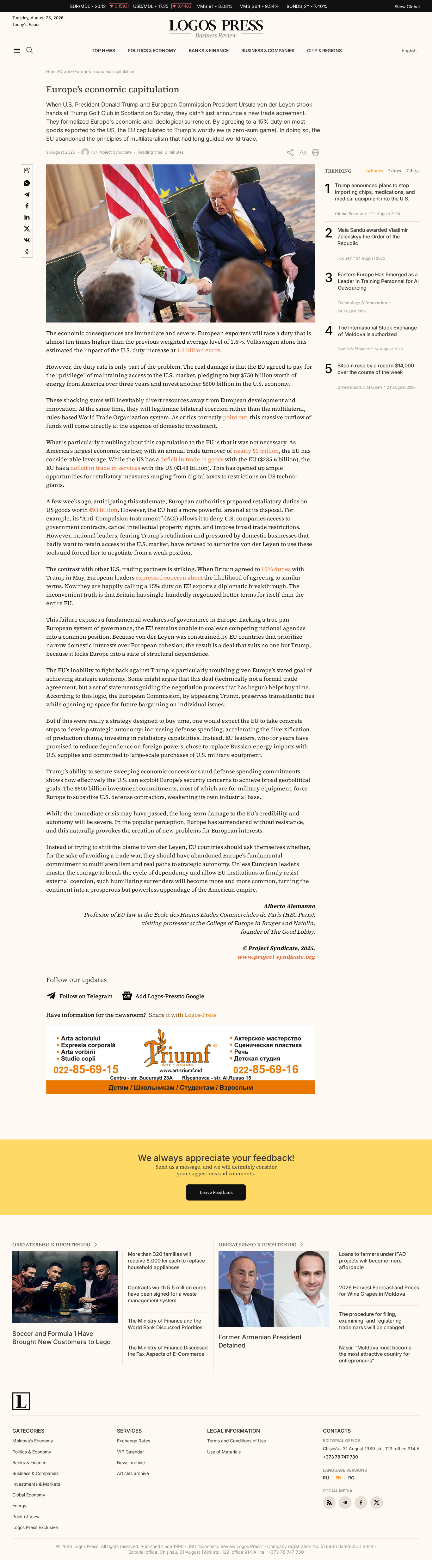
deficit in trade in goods (192, 459)
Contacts (337, 1431)
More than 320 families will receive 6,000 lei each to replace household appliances (166, 1260)
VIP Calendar (130, 1451)
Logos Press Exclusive (35, 1527)
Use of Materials (224, 1451)
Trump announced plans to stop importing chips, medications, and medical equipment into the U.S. (375, 192)
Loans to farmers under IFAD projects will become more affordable (372, 1260)
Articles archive (133, 1473)
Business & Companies (267, 50)
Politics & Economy (152, 50)
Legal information (233, 1431)
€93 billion (103, 510)
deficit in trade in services (105, 468)
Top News (103, 50)
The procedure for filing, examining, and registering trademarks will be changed (371, 1320)
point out (235, 417)
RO (351, 1477)
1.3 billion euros (198, 350)
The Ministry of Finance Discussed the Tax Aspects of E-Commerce (168, 1350)
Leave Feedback (216, 1192)
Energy (19, 1505)
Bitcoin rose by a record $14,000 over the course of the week (375, 368)
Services (129, 1431)
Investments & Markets (36, 1484)
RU (326, 1477)
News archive (131, 1462)
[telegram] (345, 1502)
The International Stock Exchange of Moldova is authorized (377, 330)
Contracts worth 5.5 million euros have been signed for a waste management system (167, 1294)
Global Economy (28, 1494)
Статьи (66, 71)
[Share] (290, 152)
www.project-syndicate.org (276, 957)
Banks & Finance (209, 50)
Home (52, 71)
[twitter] (376, 1502)
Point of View (26, 1516)
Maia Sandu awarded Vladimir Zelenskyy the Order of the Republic (372, 236)
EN (339, 1477)
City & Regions (324, 50)
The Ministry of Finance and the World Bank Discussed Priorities (165, 1323)
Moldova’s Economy (32, 1440)
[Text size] (303, 152)
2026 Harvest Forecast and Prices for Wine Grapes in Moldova (379, 1290)
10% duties (276, 569)
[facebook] (361, 1502)
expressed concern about (169, 577)
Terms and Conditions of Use (236, 1440)
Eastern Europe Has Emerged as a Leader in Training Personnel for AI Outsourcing (378, 281)
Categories (28, 1431)
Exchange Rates (133, 1440)
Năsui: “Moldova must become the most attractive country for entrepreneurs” (375, 1354)
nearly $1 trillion (256, 451)
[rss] (329, 1502)
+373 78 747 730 (340, 1456)
